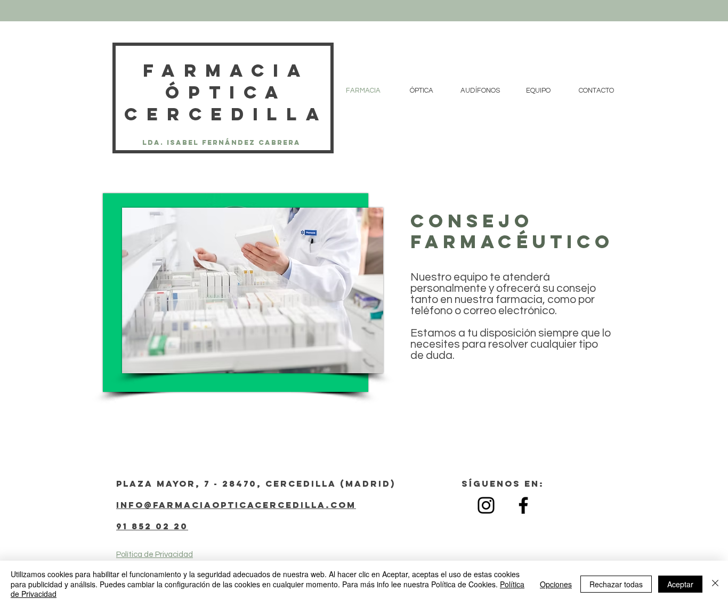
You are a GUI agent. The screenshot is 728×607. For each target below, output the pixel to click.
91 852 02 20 (152, 526)
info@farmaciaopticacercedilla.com (236, 504)
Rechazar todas (616, 584)
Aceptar (680, 584)
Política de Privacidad (154, 555)
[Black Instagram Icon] (486, 505)
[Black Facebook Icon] (523, 505)
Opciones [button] (556, 584)
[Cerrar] (715, 583)
